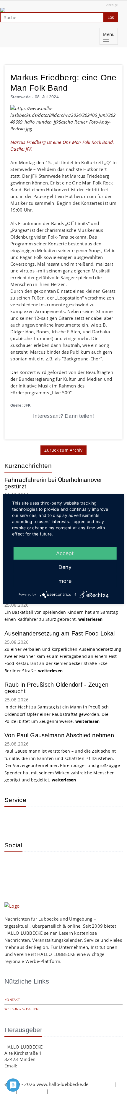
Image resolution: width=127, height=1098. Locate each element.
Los (111, 17)
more (64, 581)
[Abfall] (52, 820)
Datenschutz (32, 1091)
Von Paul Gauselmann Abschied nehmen (59, 735)
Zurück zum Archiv (63, 450)
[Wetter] (13, 820)
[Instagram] (13, 865)
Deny (64, 567)
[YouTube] (32, 865)
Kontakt (12, 999)
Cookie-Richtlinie (67, 1091)
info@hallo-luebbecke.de (45, 1066)
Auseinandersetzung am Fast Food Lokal (59, 633)
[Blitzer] (32, 820)
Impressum (101, 1084)
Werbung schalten (21, 1008)
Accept (65, 553)
